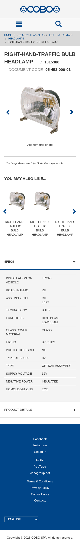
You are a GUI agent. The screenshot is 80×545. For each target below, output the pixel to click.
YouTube (40, 466)
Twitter (40, 460)
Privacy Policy (40, 487)
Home (8, 35)
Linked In (40, 451)
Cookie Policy (40, 494)
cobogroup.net (40, 473)
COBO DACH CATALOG (31, 35)
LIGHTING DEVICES (61, 35)
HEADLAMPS (16, 38)
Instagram (40, 445)
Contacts (40, 500)
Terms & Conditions (40, 481)
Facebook (40, 439)
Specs (9, 261)
